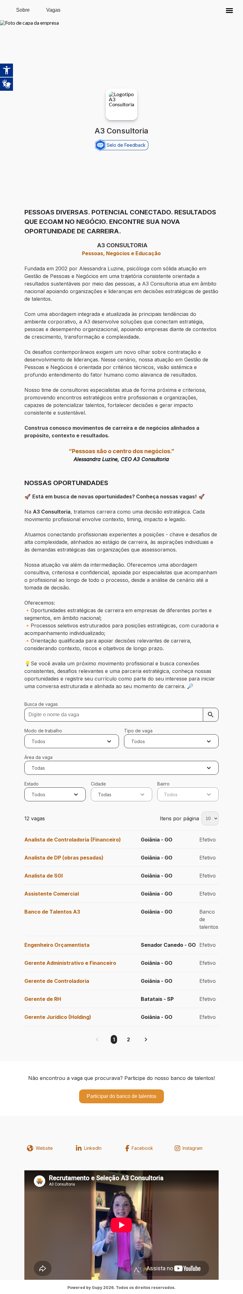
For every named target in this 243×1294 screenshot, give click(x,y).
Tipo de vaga (138, 730)
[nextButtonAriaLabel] (146, 1039)
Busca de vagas (41, 704)
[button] (229, 10)
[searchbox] (121, 715)
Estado (31, 783)
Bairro (163, 783)
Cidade (98, 783)
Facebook (142, 1148)
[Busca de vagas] (211, 715)
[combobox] (32, 741)
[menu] (229, 10)
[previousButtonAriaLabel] (97, 1039)
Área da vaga (38, 757)
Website (44, 1148)
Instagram (192, 1148)
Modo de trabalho (43, 730)
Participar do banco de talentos (121, 1096)
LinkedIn (93, 1148)
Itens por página (179, 818)
